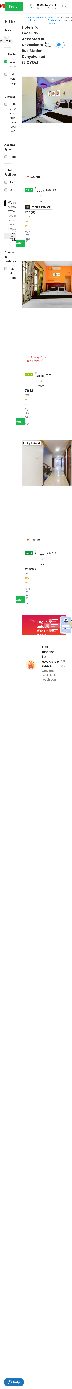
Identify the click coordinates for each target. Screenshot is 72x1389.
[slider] (7, 37)
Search (14, 6)
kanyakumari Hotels (37, 19)
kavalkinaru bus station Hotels (54, 20)
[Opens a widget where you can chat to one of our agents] (14, 1382)
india (24, 17)
